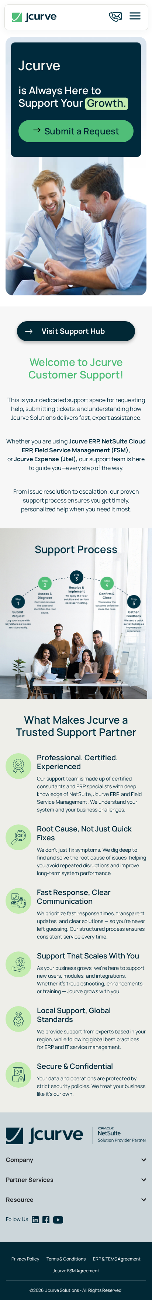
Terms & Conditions (66, 1259)
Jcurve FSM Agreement (76, 1271)
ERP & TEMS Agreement (117, 1259)
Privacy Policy (25, 1259)
